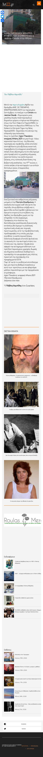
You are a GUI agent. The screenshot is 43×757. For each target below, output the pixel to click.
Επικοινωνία (34, 746)
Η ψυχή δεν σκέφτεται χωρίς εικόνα (24, 598)
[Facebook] (2, 12)
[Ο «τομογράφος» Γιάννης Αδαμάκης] (9, 588)
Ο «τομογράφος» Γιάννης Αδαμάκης (24, 585)
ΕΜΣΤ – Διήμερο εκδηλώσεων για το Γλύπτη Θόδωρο (28, 573)
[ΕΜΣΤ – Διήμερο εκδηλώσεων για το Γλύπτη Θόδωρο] (9, 576)
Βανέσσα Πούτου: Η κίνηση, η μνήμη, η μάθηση (27, 666)
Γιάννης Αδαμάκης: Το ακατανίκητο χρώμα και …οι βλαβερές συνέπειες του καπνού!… (21, 376)
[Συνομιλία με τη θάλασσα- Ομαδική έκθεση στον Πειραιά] (9, 693)
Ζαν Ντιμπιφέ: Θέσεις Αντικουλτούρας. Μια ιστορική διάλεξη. (21, 455)
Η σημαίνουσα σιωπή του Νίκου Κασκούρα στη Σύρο (28, 679)
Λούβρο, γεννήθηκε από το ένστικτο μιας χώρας (21, 409)
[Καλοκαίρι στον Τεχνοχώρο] (9, 657)
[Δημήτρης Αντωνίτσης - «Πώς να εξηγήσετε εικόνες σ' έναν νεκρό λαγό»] (9, 707)
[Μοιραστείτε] (2, 20)
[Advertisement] (21, 69)
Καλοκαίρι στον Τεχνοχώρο (22, 654)
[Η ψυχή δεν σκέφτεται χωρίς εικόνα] (9, 600)
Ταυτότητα (25, 746)
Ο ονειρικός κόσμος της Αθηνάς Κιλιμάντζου (21, 501)
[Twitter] (2, 16)
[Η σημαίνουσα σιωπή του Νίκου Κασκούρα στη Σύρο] (9, 681)
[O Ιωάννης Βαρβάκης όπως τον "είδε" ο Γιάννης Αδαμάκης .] (9, 564)
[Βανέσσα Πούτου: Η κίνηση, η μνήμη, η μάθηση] (9, 669)
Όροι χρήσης (30, 748)
